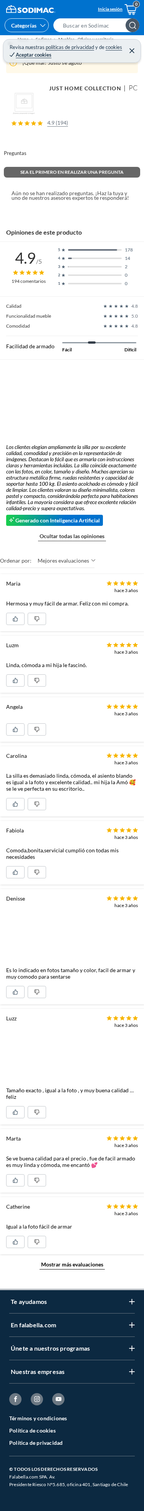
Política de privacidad (36, 1442)
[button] (98, 25)
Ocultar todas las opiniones (72, 536)
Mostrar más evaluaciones (72, 1264)
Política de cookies (32, 1430)
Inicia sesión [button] (110, 9)
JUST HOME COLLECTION (85, 88)
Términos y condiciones (38, 1418)
